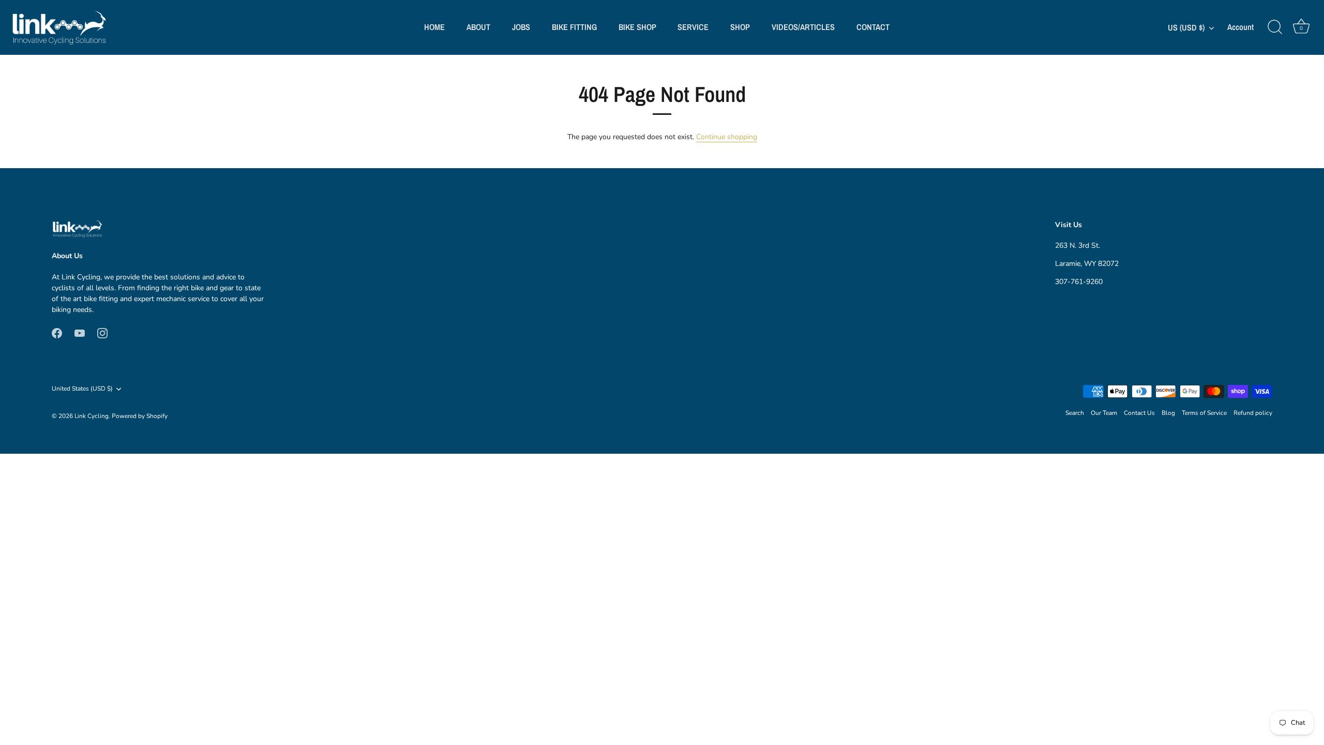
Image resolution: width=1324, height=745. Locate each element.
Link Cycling (91, 416)
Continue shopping (726, 137)
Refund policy (1252, 413)
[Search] (1274, 27)
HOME (434, 27)
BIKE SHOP (637, 27)
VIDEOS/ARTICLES (803, 27)
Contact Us (1139, 413)
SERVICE (693, 27)
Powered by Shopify (140, 416)
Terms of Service (1204, 413)
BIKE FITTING (574, 27)
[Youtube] (79, 333)
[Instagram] (102, 333)
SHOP (740, 27)
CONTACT (873, 27)
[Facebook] (57, 333)
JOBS (521, 27)
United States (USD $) (82, 389)
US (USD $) (1186, 27)
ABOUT (478, 27)
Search (1074, 413)
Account (1240, 27)
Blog (1168, 413)
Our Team (1104, 413)
